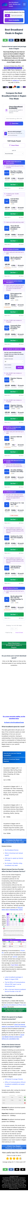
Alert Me (20, 367)
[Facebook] (11, 40)
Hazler (16, 1185)
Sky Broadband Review (11, 850)
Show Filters (15, 145)
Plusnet (22, 950)
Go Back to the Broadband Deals (14, 722)
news (20, 1181)
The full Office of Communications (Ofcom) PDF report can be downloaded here (15, 984)
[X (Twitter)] (16, 40)
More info (7, 188)
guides (24, 1181)
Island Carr (21, 1185)
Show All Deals (19, 632)
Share (21, 188)
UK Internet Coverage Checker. (14, 1079)
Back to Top (9, 632)
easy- (9, 1183)
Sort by (14, 150)
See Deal (13, 184)
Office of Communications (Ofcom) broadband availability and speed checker (15, 1084)
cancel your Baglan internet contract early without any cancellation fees (13, 1037)
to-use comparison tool (16, 1183)
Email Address (7, 364)
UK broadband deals (7, 1185)
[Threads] (22, 40)
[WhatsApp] (5, 40)
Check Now (15, 123)
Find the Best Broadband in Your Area (14, 12)
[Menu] (24, 4)
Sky (3, 952)
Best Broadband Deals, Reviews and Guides (14, 4)
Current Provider (8, 358)
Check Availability (14, 20)
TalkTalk (15, 957)
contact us (15, 80)
